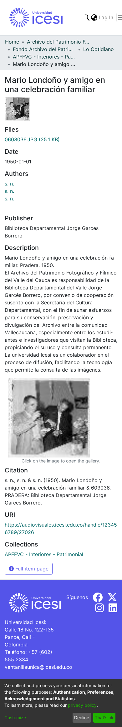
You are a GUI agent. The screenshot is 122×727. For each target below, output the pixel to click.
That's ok (104, 717)
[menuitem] (94, 17)
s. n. (9, 184)
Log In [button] (106, 17)
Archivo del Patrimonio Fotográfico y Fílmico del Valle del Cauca (58, 42)
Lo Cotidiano (98, 49)
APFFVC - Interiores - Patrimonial (44, 57)
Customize (15, 717)
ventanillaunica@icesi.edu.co (38, 667)
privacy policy (82, 705)
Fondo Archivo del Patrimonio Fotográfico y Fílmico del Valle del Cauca (44, 49)
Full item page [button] (31, 568)
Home (12, 42)
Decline (81, 717)
